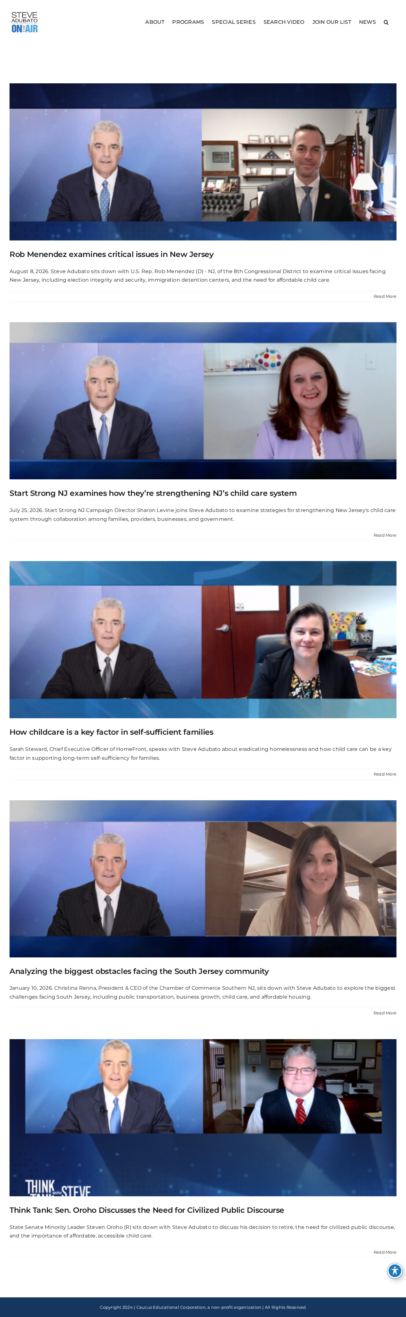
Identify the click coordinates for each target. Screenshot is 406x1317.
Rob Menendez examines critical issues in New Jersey (112, 254)
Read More (385, 296)
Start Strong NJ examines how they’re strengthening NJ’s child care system (153, 493)
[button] (386, 21)
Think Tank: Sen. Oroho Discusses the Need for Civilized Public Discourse (147, 1210)
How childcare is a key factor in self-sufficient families (111, 732)
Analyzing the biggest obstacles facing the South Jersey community (139, 971)
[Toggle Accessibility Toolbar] (395, 1270)
